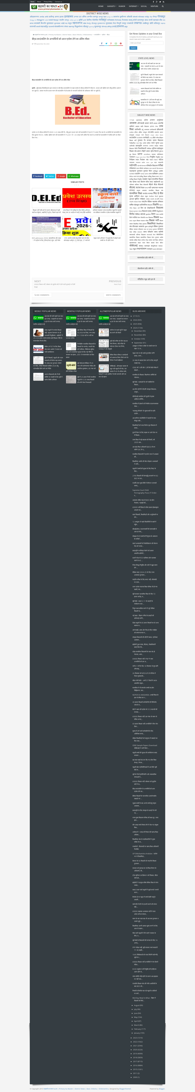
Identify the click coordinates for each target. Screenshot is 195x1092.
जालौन (61, 19)
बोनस (146, 188)
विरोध (131, 214)
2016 (135, 1065)
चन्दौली (51, 20)
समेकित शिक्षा (144, 240)
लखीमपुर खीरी (148, 23)
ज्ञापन (139, 151)
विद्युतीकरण (160, 211)
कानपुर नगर (110, 17)
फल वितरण (141, 181)
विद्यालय (159, 207)
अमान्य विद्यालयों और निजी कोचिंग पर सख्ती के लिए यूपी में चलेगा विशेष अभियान (151, 91)
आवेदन (131, 126)
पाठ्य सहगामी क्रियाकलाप (156, 168)
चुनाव (157, 143)
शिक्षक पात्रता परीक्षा (143, 221)
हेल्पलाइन (159, 249)
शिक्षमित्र (136, 224)
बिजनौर (43, 23)
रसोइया (142, 199)
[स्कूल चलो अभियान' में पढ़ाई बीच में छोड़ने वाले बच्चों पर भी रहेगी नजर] (107, 235)
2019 (135, 1053)
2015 (135, 1069)
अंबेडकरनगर (34, 16)
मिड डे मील (158, 193)
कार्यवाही (146, 137)
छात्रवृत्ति (139, 145)
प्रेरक (135, 181)
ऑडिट (140, 132)
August (137, 1005)
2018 (135, 1057)
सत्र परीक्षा (132, 232)
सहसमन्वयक (132, 243)
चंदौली (46, 20)
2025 (135, 324)
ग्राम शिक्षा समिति (141, 143)
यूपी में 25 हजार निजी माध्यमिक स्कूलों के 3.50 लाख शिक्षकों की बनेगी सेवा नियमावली (86, 379)
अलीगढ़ (51, 16)
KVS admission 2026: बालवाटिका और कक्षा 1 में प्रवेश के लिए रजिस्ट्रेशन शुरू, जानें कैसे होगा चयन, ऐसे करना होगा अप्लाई (46, 240)
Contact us (58, 2)
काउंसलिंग (132, 137)
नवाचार (154, 154)
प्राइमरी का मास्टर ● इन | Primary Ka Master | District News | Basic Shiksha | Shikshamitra (76, 1089)
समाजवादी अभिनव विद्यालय (137, 234)
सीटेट (161, 243)
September (138, 343)
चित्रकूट (56, 20)
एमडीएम (131, 132)
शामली (38, 26)
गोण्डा (155, 16)
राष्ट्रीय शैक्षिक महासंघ (149, 201)
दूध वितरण (132, 154)
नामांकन (132, 157)
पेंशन (150, 171)
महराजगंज (77, 23)
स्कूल (134, 249)
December (138, 331)
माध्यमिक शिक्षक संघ (156, 190)
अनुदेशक (160, 120)
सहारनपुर (71, 26)
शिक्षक (156, 217)
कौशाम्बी (135, 17)
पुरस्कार (139, 171)
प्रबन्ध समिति (148, 174)
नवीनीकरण (160, 154)
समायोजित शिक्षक (134, 237)
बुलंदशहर (50, 23)
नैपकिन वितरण (154, 160)
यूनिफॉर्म (131, 199)
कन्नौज (89, 16)
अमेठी (46, 17)
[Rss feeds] (163, 1)
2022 (135, 1042)
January (137, 1033)
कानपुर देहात (102, 17)
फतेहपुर (102, 19)
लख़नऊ (163, 23)
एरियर (136, 132)
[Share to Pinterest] (120, 43)
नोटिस (161, 159)
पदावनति (160, 162)
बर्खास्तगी (157, 181)
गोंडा (151, 17)
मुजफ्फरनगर (101, 23)
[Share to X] (106, 43)
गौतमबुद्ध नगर (33, 20)
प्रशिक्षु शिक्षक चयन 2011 (155, 176)
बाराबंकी (37, 23)
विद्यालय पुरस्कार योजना (135, 211)
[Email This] (116, 43)
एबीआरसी (160, 129)
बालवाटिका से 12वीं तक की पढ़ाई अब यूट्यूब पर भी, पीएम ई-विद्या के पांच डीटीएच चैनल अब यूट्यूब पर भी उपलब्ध (152, 102)
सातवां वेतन (154, 243)
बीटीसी (138, 187)
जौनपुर (67, 20)
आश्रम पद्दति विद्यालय (142, 126)
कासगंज (116, 16)
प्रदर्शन (137, 173)
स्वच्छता (149, 249)
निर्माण (137, 160)
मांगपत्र (132, 190)
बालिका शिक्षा (138, 184)
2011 (135, 1073)
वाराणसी (33, 26)
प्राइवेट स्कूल (147, 179)
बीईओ (151, 184)
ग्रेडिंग (148, 143)
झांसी (84, 20)
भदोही (62, 23)
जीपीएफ (149, 148)
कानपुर (95, 16)
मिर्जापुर (89, 23)
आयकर (155, 123)
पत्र (155, 162)
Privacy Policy (48, 2)
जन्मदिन (151, 146)
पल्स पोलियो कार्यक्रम (142, 168)
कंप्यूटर (145, 132)
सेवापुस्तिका (154, 246)
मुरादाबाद (109, 23)
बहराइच (156, 19)
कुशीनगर (123, 16)
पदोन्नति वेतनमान (141, 166)
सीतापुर (85, 26)
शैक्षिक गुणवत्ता (158, 226)
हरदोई (114, 26)
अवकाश (132, 123)
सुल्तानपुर (97, 26)
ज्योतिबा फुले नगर (74, 20)
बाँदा (160, 19)
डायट (148, 151)
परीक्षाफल (132, 168)
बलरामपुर (140, 19)
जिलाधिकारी (142, 148)
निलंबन (142, 159)
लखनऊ (138, 23)
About (39, 2)
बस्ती (150, 19)
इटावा (62, 16)
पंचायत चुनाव (149, 162)
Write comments (113, 295)
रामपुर (124, 23)
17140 (131, 120)
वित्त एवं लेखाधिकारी (148, 208)
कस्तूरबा (131, 135)
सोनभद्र (104, 26)
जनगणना (145, 146)
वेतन (153, 214)
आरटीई (160, 123)
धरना (140, 154)
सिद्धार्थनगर (79, 26)
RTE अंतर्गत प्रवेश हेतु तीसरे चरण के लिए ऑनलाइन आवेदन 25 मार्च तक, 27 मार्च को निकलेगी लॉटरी (77, 240)
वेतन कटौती (159, 214)
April (136, 1021)
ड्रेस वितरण (155, 151)
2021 (135, 1046)
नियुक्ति (152, 157)
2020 (135, 1049)
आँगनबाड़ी (140, 123)
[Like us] (153, 1)
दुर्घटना (161, 151)
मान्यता (150, 193)
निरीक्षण (132, 159)
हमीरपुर (109, 26)
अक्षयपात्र (139, 120)
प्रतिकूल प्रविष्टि (158, 171)
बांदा (164, 20)
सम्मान (150, 240)
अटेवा (146, 120)
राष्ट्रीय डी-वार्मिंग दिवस (156, 199)
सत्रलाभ (139, 232)
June (136, 1013)
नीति (147, 160)
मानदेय (145, 193)
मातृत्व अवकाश (142, 190)
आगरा (57, 16)
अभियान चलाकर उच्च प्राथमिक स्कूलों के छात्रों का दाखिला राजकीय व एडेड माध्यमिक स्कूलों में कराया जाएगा (107, 212)
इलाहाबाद (68, 16)
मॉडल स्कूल (144, 196)
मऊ (66, 23)
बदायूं (130, 19)
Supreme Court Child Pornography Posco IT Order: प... (144, 493)
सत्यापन (160, 229)
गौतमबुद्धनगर (40, 20)
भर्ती (149, 187)
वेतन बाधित (133, 217)
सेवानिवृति (147, 246)
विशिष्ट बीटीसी (140, 214)
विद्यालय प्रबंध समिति (149, 211)
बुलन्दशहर (57, 23)
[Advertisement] (77, 62)
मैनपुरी (119, 23)
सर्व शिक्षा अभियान (158, 240)
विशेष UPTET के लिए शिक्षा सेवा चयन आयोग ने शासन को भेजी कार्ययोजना (53, 349)
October (137, 339)
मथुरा (70, 23)
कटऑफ (151, 132)
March (136, 1025)
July (135, 1009)
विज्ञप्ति (156, 204)
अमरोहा (42, 17)
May (136, 1017)
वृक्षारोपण (148, 214)
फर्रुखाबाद (110, 19)
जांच (135, 148)
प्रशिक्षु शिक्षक (143, 176)
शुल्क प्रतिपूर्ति (149, 226)
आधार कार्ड (149, 123)
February (138, 1029)
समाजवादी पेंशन (151, 235)
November (138, 335)
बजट (151, 181)
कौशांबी (129, 16)
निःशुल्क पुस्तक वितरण (141, 157)
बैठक (143, 187)
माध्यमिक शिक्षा (135, 193)
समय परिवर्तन (148, 231)
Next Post (117, 284)
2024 (135, 328)
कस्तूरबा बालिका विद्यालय (157, 135)
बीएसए (132, 187)
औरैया (84, 16)
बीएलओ (160, 184)
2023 (135, 1038)
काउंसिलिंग (140, 138)
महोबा (84, 23)
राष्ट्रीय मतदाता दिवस (135, 202)
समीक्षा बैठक (137, 240)
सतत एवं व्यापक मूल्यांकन (150, 229)
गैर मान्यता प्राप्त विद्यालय (153, 140)
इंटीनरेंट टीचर (154, 126)
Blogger (162, 1089)
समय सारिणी (158, 231)
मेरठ (114, 23)
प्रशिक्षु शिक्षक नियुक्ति (135, 179)
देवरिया (89, 19)
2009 (135, 1077)
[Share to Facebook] (101, 43)
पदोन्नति (133, 165)
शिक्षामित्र (151, 223)
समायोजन (159, 234)
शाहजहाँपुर (44, 26)
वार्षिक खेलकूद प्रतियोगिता (138, 204)
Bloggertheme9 (125, 1089)
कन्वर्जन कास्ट (159, 132)
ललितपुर (157, 23)
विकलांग (150, 205)
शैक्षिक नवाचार (133, 229)
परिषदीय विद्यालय (152, 165)
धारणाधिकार (147, 154)
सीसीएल (141, 246)
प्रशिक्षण (155, 173)
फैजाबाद (125, 19)
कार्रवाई (150, 138)
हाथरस (120, 26)
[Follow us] (160, 1)
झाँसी (80, 19)
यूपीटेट (137, 199)
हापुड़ (125, 26)
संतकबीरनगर (59, 26)
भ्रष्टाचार (155, 187)
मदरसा (161, 187)
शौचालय (140, 229)
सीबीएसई (133, 245)
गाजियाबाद (141, 17)
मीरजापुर (94, 23)
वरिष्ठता (160, 201)
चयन (153, 143)
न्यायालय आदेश (140, 162)
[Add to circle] (156, 1)
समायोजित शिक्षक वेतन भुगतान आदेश (151, 237)
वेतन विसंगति (141, 217)
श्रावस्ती (51, 26)
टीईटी (144, 151)
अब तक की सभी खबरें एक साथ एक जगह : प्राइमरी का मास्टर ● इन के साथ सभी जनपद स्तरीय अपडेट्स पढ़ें (152, 66)
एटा (80, 16)
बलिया (146, 20)
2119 (135, 316)
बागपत (32, 23)
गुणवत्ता (140, 140)
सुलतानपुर (91, 27)
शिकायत (151, 217)
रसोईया (148, 199)
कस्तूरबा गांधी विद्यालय (142, 135)
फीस (147, 181)
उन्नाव (76, 16)
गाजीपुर (147, 17)
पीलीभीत (95, 19)
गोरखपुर (161, 16)
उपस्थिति (138, 129)
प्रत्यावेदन (132, 174)
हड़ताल (155, 249)
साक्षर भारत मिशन (144, 243)
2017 (135, 1061)
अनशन (152, 120)
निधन (148, 157)
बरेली (135, 19)
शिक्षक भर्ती (154, 220)
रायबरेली (130, 23)
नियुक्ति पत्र (159, 157)
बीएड (155, 184)
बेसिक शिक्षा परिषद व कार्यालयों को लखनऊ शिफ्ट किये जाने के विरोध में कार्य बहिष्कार (119, 357)
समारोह (131, 240)
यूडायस (161, 196)
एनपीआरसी (153, 129)
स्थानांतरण (141, 248)
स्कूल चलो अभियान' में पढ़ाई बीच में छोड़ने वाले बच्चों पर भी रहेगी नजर (107, 239)
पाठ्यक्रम (132, 171)
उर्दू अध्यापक (145, 129)
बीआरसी (145, 184)
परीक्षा (160, 165)
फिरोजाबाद (118, 20)
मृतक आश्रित (134, 196)
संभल (66, 26)
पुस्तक (145, 171)
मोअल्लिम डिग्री (153, 196)
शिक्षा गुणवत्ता (142, 224)
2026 (135, 320)
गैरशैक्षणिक (132, 143)
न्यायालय (131, 162)
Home (32, 2)
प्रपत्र (142, 174)
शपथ (146, 217)
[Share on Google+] (111, 43)
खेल (154, 137)
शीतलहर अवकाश (138, 226)
